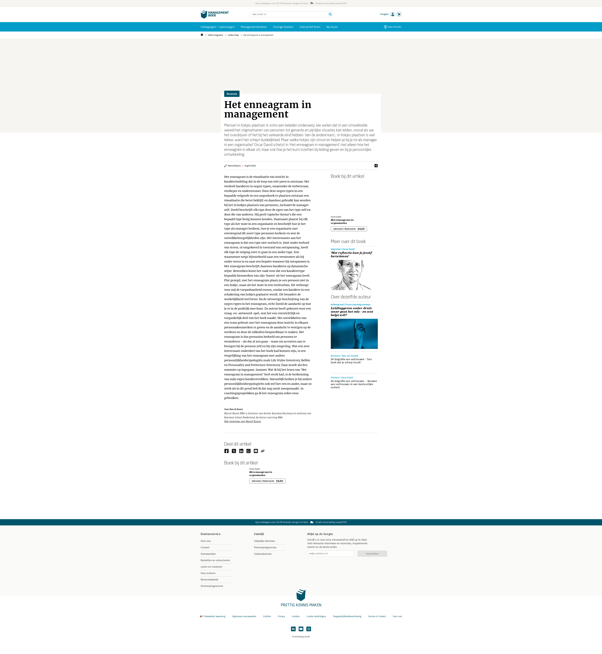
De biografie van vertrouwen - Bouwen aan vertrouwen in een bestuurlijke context (354, 384)
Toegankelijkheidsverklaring (347, 616)
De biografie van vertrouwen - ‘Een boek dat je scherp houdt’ (351, 361)
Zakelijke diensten (264, 541)
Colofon (267, 616)
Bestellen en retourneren (215, 560)
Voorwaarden (208, 553)
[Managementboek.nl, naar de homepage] (215, 17)
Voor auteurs (208, 573)
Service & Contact (377, 616)
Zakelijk (259, 534)
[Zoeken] (330, 14)
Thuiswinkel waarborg (214, 616)
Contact (205, 547)
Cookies (296, 616)
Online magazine (215, 35)
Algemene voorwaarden (244, 616)
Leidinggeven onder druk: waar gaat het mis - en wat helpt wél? (352, 312)
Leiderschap (233, 35)
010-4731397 (394, 27)
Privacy (281, 616)
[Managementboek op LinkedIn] (293, 629)
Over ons (206, 541)
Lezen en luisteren (211, 566)
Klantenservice (210, 534)
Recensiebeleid (209, 579)
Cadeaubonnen (263, 553)
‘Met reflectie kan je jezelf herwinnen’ (351, 254)
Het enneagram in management (258, 35)
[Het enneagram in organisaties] (342, 196)
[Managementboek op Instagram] (308, 629)
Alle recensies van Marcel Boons (242, 421)
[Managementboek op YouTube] (301, 629)
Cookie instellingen (316, 616)
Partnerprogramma (212, 586)
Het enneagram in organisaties (342, 221)
